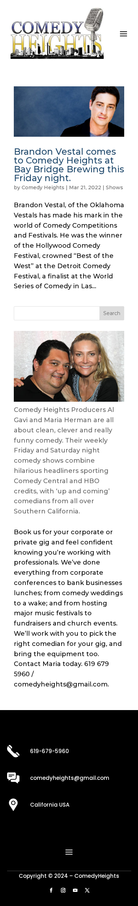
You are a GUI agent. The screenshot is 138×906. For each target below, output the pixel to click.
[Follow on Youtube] (75, 890)
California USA (49, 804)
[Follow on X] (87, 890)
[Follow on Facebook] (51, 890)
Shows (114, 187)
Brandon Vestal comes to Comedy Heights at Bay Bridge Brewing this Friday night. (69, 164)
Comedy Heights (43, 187)
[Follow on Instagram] (63, 890)
